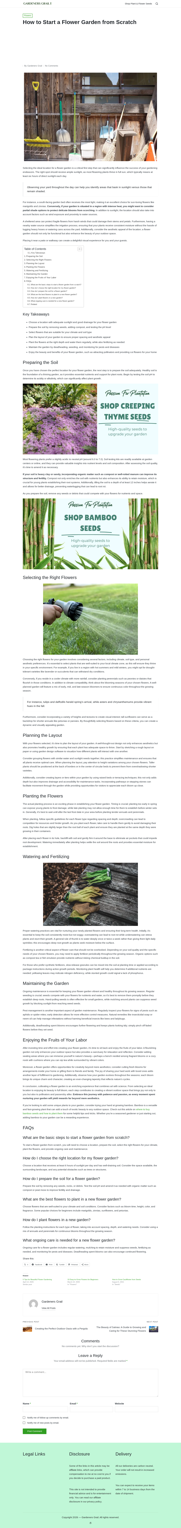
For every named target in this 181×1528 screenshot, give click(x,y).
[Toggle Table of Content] (78, 249)
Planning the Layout (35, 263)
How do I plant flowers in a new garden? (47, 298)
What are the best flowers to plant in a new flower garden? (54, 294)
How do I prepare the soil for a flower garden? (49, 291)
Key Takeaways (38, 253)
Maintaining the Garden (37, 274)
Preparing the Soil (34, 256)
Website (119, 1403)
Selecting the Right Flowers (38, 260)
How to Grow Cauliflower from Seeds (126, 1279)
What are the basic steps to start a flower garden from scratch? (56, 285)
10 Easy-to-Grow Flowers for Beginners (82, 1279)
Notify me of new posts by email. (43, 1423)
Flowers (27, 15)
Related (34, 304)
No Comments (51, 66)
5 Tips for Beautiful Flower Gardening (37, 1279)
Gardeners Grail (52, 1301)
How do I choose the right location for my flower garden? (53, 288)
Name (27, 1403)
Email (74, 1403)
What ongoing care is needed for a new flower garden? (52, 301)
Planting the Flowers (35, 267)
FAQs (28, 281)
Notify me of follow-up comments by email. (48, 1417)
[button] (49, 1308)
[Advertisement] (90, 45)
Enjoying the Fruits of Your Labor (41, 277)
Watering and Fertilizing (37, 270)
